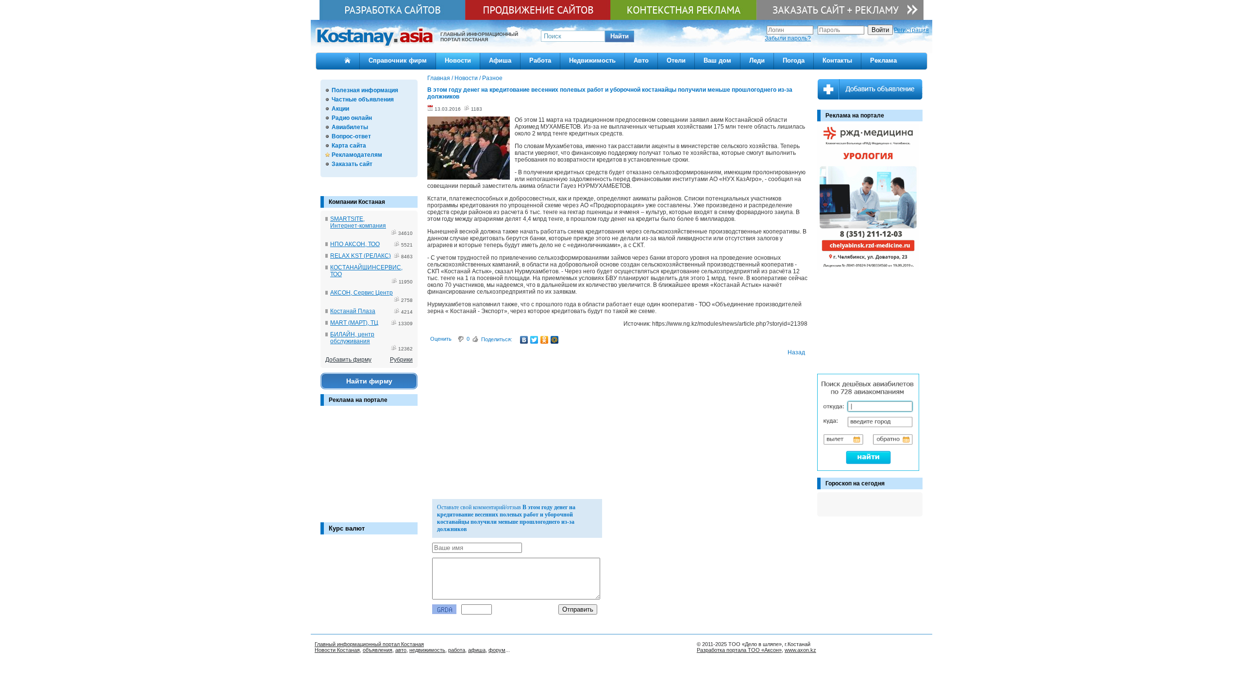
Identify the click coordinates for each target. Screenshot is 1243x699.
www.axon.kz (800, 650)
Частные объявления (363, 99)
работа (456, 650)
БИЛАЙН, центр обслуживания (352, 338)
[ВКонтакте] (524, 339)
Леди (757, 60)
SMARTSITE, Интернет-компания (358, 222)
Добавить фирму (348, 359)
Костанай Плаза (352, 311)
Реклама (883, 60)
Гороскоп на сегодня (855, 483)
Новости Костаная (337, 650)
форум (496, 650)
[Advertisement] (369, 468)
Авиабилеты (350, 127)
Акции (340, 108)
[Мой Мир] (555, 339)
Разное (492, 78)
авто (400, 650)
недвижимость (427, 650)
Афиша (500, 60)
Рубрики (401, 359)
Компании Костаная (357, 202)
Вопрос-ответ (351, 136)
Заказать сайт (352, 164)
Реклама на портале (358, 400)
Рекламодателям (357, 154)
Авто (641, 60)
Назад (796, 352)
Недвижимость (592, 60)
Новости (458, 60)
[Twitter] (534, 339)
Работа (540, 60)
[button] (619, 36)
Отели (676, 60)
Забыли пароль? (788, 38)
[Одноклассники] (544, 339)
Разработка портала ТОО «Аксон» (739, 650)
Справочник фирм (398, 60)
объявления (377, 650)
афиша (477, 650)
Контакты (837, 60)
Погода (794, 60)
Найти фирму (369, 381)
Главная (438, 78)
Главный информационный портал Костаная (369, 644)
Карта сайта (349, 145)
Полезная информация (365, 90)
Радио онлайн (352, 118)
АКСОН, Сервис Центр (361, 292)
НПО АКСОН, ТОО (355, 244)
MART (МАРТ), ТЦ (354, 322)
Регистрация (911, 30)
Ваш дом (717, 60)
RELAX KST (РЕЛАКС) (360, 255)
